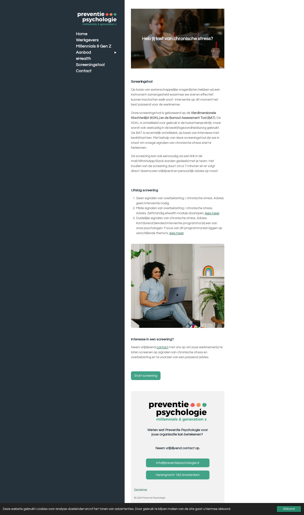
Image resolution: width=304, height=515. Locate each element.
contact (162, 347)
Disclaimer (140, 489)
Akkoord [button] (289, 508)
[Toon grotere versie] (177, 411)
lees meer (212, 213)
